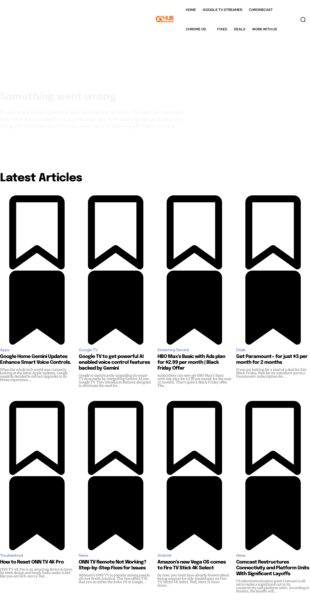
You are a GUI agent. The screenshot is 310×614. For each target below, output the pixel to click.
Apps (4, 349)
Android (164, 555)
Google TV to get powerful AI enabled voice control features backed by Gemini (114, 362)
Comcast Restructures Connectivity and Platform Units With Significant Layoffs (272, 568)
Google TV (88, 349)
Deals (241, 349)
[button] (303, 19)
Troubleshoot (11, 555)
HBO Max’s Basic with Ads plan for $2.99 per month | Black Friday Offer (191, 362)
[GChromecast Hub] (168, 19)
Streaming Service (173, 349)
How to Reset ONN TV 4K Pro (32, 562)
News (83, 555)
